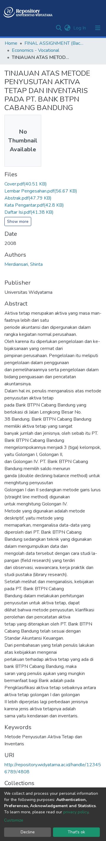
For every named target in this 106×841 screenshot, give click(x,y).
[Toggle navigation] (98, 28)
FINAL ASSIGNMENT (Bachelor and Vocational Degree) (53, 43)
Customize (13, 820)
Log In (80, 28)
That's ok (76, 832)
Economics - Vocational (35, 50)
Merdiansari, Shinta (23, 264)
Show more (18, 221)
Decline (28, 832)
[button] (67, 27)
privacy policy (75, 812)
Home (11, 43)
